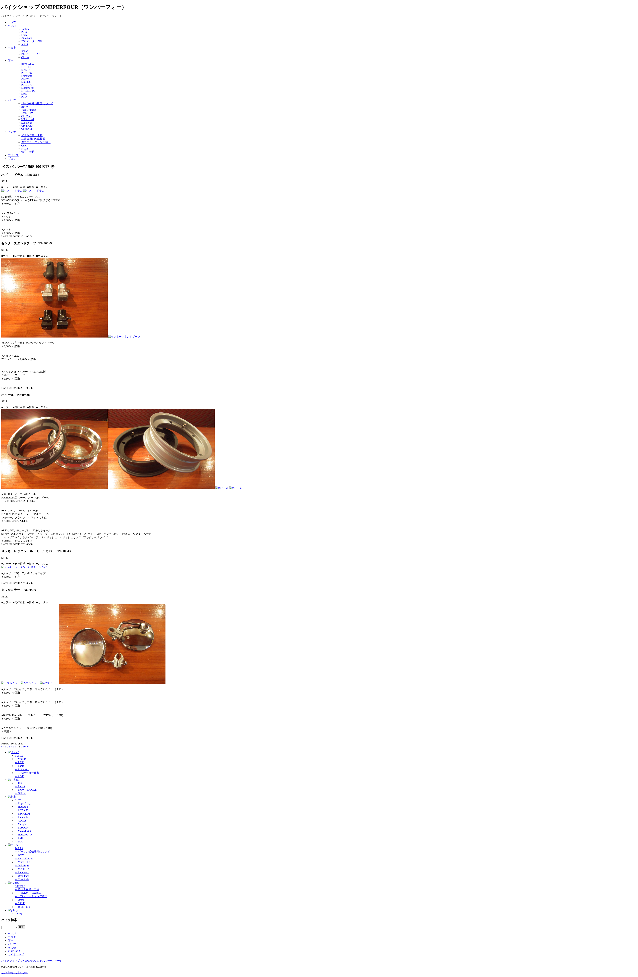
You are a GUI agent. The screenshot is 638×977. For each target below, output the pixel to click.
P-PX (24, 32)
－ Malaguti (21, 824)
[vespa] (13, 752)
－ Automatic (22, 769)
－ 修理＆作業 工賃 (27, 889)
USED (18, 783)
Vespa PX (27, 112)
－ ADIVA (20, 820)
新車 (10, 60)
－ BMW (20, 855)
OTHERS (20, 886)
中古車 (12, 47)
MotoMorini (27, 87)
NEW (18, 800)
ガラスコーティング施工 (36, 142)
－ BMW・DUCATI (26, 789)
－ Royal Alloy (23, 803)
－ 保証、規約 (23, 906)
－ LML (19, 838)
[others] (13, 882)
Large (24, 35)
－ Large (19, 765)
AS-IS (24, 44)
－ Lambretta (22, 817)
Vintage (25, 29)
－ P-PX (19, 762)
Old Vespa (26, 116)
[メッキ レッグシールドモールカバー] (25, 567)
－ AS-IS (19, 776)
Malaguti (26, 81)
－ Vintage (20, 758)
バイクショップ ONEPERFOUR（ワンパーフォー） (31, 960)
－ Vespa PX (22, 862)
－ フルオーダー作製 (27, 772)
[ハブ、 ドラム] (12, 190)
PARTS (19, 848)
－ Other (19, 899)
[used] (13, 779)
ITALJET (26, 66)
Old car (25, 57)
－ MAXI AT (23, 869)
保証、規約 (28, 151)
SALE (24, 148)
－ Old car (20, 793)
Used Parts (27, 125)
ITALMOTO (28, 90)
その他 (12, 131)
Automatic (26, 38)
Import (24, 50)
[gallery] (13, 910)
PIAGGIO (26, 84)
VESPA (19, 755)
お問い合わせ (16, 951)
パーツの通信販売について (37, 103)
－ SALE (20, 903)
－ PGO (19, 841)
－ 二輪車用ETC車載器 (28, 892)
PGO (24, 96)
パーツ (12, 99)
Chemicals (26, 128)
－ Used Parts (22, 876)
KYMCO (26, 69)
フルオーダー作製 (32, 41)
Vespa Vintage (28, 109)
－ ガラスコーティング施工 (31, 896)
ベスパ (12, 25)
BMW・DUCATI (31, 54)
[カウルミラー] (10, 683)
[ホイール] (54, 488)
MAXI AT (27, 119)
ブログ (12, 158)
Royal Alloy (27, 63)
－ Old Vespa (22, 865)
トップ (12, 22)
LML (24, 93)
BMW (24, 106)
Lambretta (26, 75)
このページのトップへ (14, 972)
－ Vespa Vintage (24, 858)
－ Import (20, 786)
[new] (12, 796)
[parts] (13, 845)
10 (24, 746)
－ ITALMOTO (23, 834)
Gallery (18, 913)
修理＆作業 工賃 (32, 135)
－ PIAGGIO (22, 827)
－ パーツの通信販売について (32, 851)
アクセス (13, 155)
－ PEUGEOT (22, 813)
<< (2, 746)
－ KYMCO (21, 810)
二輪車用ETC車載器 (33, 138)
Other (24, 145)
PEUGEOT (27, 72)
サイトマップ (16, 954)
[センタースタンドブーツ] (54, 336)
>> (27, 746)
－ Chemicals (22, 879)
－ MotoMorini (23, 831)
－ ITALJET (21, 806)
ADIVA (25, 78)
